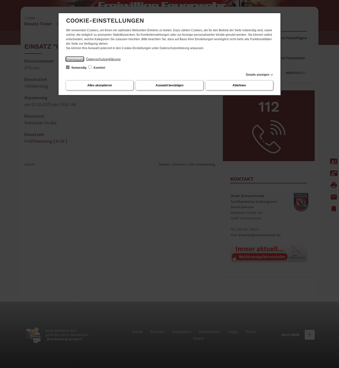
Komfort (99, 67)
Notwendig (79, 67)
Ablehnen (239, 85)
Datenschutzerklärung (103, 59)
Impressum (75, 59)
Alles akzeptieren (99, 85)
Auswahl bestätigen (169, 85)
